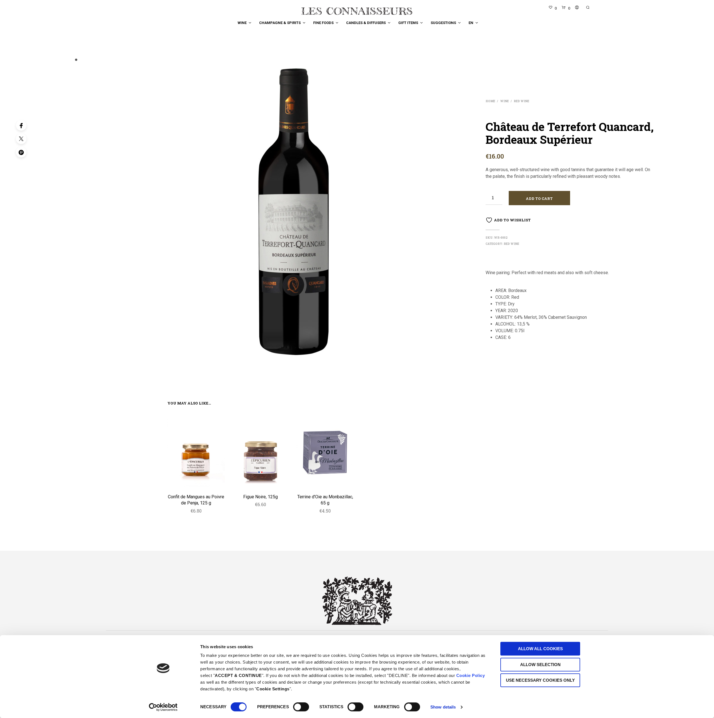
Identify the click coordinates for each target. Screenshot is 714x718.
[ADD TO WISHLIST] (196, 481)
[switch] (301, 707)
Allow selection (540, 664)
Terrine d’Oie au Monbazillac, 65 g (325, 500)
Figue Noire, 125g (260, 496)
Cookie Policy (470, 675)
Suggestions (443, 23)
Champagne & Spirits (280, 23)
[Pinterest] (21, 152)
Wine (242, 23)
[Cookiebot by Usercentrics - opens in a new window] (163, 707)
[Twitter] (21, 138)
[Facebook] (21, 125)
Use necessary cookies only (540, 680)
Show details (443, 707)
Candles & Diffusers (366, 23)
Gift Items (408, 23)
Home (490, 101)
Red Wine (521, 101)
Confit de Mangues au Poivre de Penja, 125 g (196, 500)
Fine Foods (323, 23)
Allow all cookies (540, 648)
